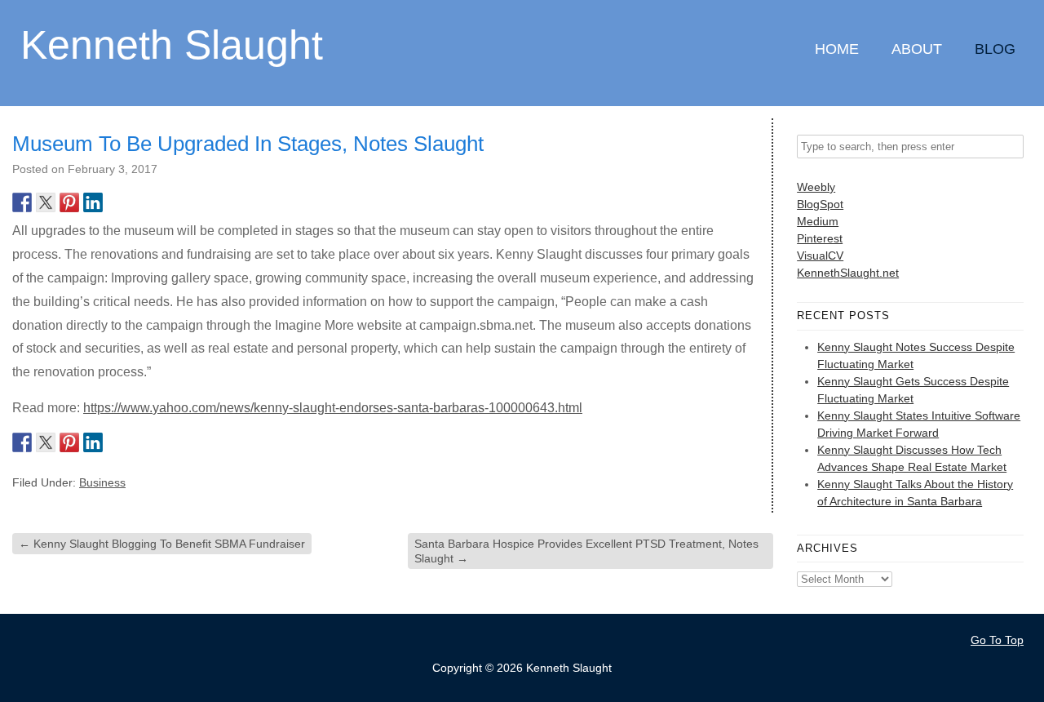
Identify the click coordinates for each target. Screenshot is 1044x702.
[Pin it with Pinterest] (69, 202)
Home (837, 49)
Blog (995, 49)
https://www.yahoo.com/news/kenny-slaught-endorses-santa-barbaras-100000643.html (332, 408)
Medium (817, 221)
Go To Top (997, 640)
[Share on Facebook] (22, 202)
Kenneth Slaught (171, 43)
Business (102, 482)
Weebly (816, 186)
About (916, 49)
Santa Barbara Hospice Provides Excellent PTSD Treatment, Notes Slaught (586, 551)
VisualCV (820, 255)
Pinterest (820, 238)
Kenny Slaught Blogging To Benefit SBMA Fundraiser (162, 543)
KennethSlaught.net (848, 272)
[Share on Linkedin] (93, 202)
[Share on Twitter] (45, 202)
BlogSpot (820, 204)
